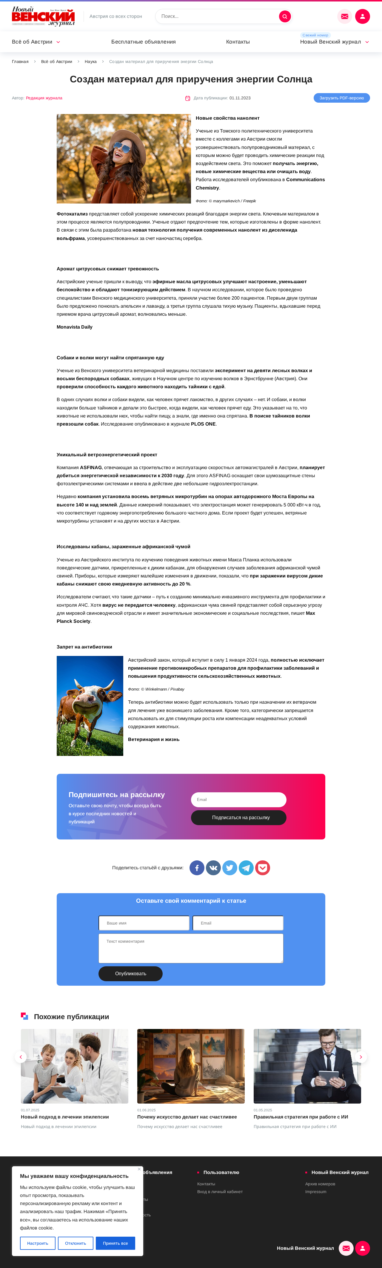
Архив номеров (320, 1183)
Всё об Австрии (32, 42)
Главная (20, 61)
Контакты (238, 42)
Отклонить (75, 1243)
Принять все (115, 1243)
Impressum (315, 1191)
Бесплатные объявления (143, 42)
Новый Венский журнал (330, 42)
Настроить (37, 1243)
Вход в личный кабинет (220, 1191)
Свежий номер (315, 35)
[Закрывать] (139, 1169)
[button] (20, 1058)
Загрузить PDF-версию (342, 97)
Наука (91, 61)
